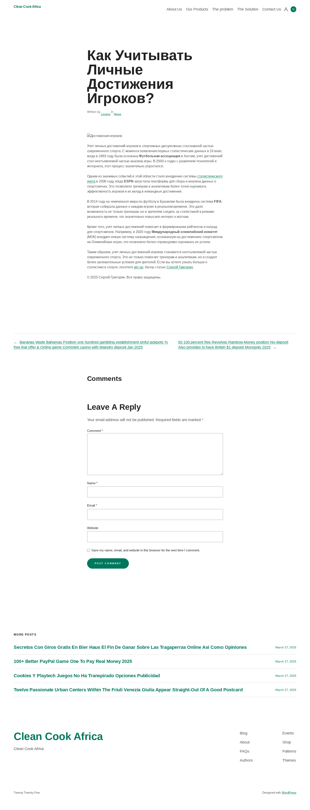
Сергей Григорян (180, 267)
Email (92, 505)
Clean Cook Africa (27, 6)
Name (92, 483)
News (117, 114)
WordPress (289, 792)
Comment (95, 430)
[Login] (286, 9)
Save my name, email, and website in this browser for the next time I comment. (145, 550)
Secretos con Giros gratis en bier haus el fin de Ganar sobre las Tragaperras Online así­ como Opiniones (130, 647)
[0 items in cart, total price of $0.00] (294, 9)
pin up (138, 267)
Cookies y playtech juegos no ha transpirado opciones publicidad (87, 675)
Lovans (105, 114)
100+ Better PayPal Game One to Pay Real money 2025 (73, 661)
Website (92, 528)
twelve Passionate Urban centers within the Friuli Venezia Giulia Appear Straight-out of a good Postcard (128, 689)
